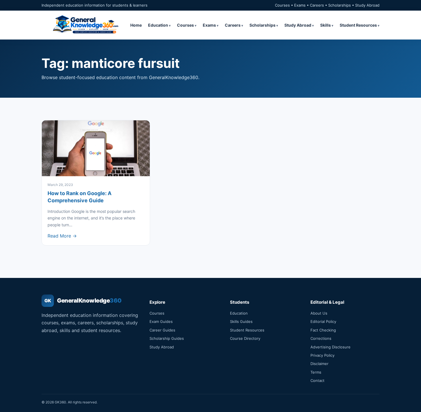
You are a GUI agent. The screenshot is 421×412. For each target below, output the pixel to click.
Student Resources (358, 25)
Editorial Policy (323, 321)
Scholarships (262, 25)
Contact (317, 380)
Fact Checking (323, 330)
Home (136, 25)
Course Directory (245, 338)
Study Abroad (297, 25)
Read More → (62, 236)
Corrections (320, 338)
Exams (209, 25)
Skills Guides (241, 321)
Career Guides (162, 330)
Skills (325, 25)
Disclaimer (319, 363)
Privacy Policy (322, 355)
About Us (318, 313)
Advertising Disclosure (330, 347)
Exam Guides (161, 321)
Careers (233, 25)
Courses (185, 25)
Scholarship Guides (166, 338)
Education (158, 25)
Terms (315, 372)
